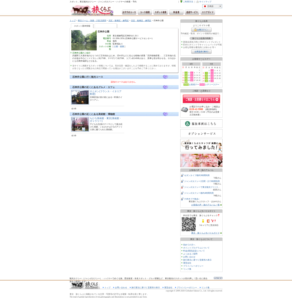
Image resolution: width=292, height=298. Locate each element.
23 (212, 78)
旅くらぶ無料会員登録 (201, 52)
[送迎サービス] (192, 12)
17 (186, 78)
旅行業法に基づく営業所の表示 (197, 260)
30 (212, 81)
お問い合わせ (189, 257)
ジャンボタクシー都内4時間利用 (199, 193)
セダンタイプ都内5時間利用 (197, 175)
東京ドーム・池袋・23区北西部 (92, 20)
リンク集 (187, 269)
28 (206, 81)
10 (186, 75)
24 (186, 80)
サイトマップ (205, 2)
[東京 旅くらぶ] (92, 10)
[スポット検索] (160, 12)
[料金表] (176, 12)
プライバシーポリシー (193, 266)
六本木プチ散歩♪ (191, 199)
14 (206, 75)
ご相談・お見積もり (201, 99)
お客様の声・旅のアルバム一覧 (205, 205)
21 (206, 78)
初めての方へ (189, 245)
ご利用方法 (188, 2)
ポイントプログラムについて (196, 248)
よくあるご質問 (190, 254)
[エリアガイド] (208, 12)
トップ (73, 20)
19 (192, 78)
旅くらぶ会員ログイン (201, 30)
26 (192, 80)
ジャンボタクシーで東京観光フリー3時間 (203, 187)
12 (192, 75)
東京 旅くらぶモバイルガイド (205, 233)
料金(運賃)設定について (194, 251)
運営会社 (187, 263)
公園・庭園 (119, 46)
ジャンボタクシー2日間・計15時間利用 (202, 181)
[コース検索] (145, 12)
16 (212, 75)
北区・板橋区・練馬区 (118, 20)
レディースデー (212, 84)
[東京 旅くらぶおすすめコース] (129, 12)
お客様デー (194, 84)
